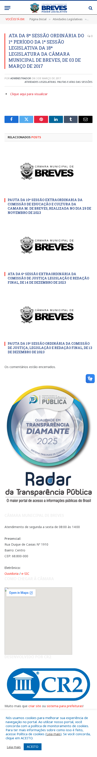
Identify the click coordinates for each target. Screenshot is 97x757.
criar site (34, 706)
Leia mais (53, 734)
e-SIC (25, 573)
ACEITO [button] (32, 746)
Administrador (20, 78)
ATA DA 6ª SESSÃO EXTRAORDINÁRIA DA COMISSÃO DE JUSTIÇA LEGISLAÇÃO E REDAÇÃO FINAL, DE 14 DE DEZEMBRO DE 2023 (48, 278)
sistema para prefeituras (65, 706)
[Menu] (7, 8)
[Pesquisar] (90, 8)
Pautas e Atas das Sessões (74, 81)
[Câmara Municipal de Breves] (48, 8)
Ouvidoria (11, 573)
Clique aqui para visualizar (29, 94)
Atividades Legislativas (40, 81)
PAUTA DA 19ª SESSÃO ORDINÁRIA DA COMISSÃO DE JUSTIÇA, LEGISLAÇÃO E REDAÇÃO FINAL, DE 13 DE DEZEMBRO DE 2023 (50, 347)
